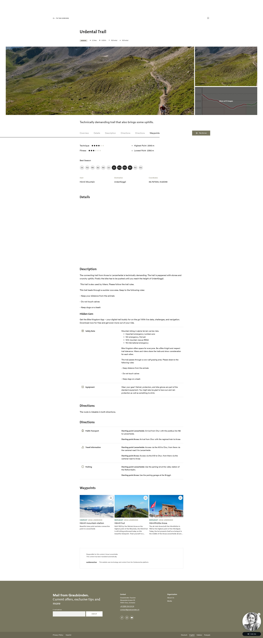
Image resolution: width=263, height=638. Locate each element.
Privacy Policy (58, 635)
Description (110, 133)
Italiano (199, 635)
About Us (170, 598)
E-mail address (57, 610)
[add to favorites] (208, 18)
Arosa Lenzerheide (111, 554)
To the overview (62, 18)
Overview (84, 133)
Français (207, 635)
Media (169, 601)
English (192, 635)
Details (97, 133)
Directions (125, 133)
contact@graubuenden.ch (129, 610)
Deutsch (184, 635)
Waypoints (155, 133)
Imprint (68, 635)
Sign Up (94, 614)
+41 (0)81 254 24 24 (127, 606)
